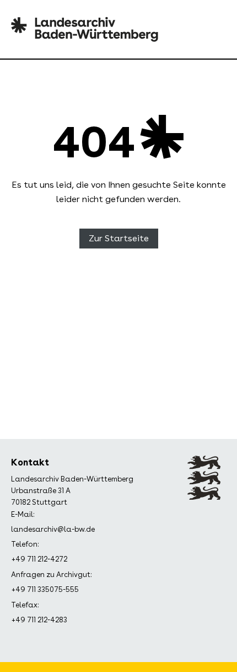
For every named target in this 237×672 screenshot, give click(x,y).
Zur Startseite (119, 238)
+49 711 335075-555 (45, 589)
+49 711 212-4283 (39, 620)
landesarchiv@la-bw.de (53, 529)
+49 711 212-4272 (39, 559)
